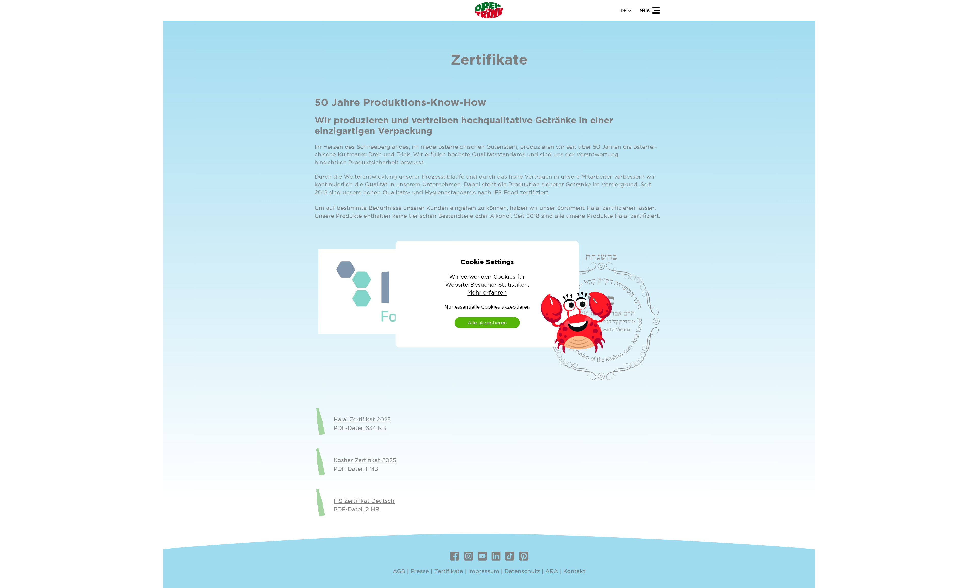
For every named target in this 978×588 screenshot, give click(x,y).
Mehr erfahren (487, 292)
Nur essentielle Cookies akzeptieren (487, 307)
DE (626, 10)
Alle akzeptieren (487, 322)
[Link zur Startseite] (489, 10)
